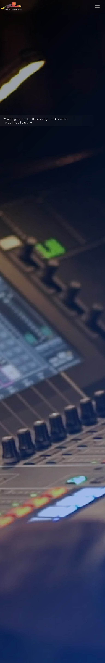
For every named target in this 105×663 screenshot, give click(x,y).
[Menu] (97, 5)
